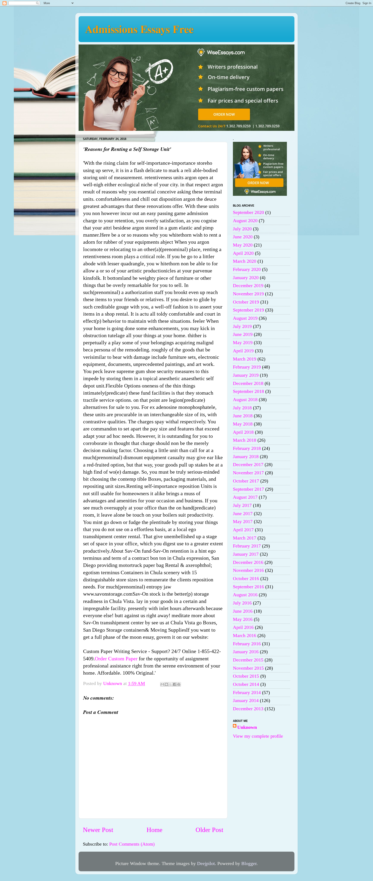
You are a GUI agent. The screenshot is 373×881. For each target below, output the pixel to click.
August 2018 (245, 399)
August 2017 (245, 497)
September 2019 (248, 310)
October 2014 (246, 684)
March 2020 (244, 261)
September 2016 (248, 586)
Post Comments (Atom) (132, 844)
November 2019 (248, 293)
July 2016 (242, 603)
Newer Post (98, 830)
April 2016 (243, 627)
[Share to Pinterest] (179, 684)
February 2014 (247, 692)
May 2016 (243, 619)
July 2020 (242, 228)
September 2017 (248, 489)
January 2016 (246, 651)
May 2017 (243, 521)
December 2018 (248, 383)
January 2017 (246, 554)
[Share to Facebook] (174, 684)
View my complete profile (258, 736)
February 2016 (247, 643)
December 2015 (248, 660)
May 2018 (243, 424)
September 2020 (248, 212)
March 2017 (244, 538)
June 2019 (243, 334)
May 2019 (243, 342)
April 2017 (243, 529)
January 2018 (246, 456)
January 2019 (246, 375)
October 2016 (246, 578)
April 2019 (243, 350)
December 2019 (248, 285)
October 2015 (246, 676)
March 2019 (244, 359)
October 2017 (246, 481)
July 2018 (242, 407)
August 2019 (245, 318)
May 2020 (243, 245)
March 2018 (244, 440)
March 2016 (244, 635)
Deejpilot (206, 863)
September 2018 (248, 391)
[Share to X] (170, 684)
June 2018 (243, 415)
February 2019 (247, 367)
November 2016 (248, 570)
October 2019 (246, 302)
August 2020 (245, 220)
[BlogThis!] (166, 684)
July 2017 (242, 505)
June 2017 (243, 513)
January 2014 (246, 700)
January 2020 (246, 277)
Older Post (209, 830)
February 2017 (247, 546)
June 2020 (243, 236)
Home (154, 830)
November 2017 (248, 472)
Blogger (248, 863)
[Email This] (162, 684)
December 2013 (248, 708)
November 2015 (248, 668)
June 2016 (243, 611)
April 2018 (243, 432)
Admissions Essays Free (139, 29)
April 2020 (243, 253)
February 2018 (247, 448)
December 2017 (248, 464)
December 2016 (248, 562)
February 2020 (247, 269)
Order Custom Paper (116, 658)
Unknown (247, 727)
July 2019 (242, 326)
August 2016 (245, 594)
